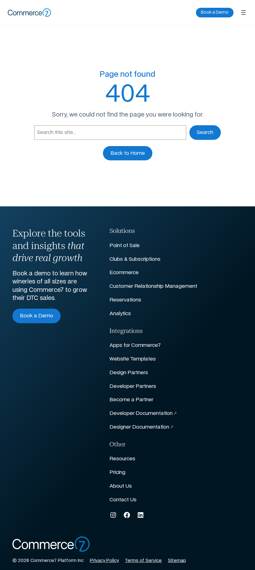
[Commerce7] (29, 12)
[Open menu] (243, 12)
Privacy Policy (104, 561)
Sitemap (177, 561)
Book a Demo (215, 12)
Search (205, 132)
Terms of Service (143, 561)
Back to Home (127, 153)
